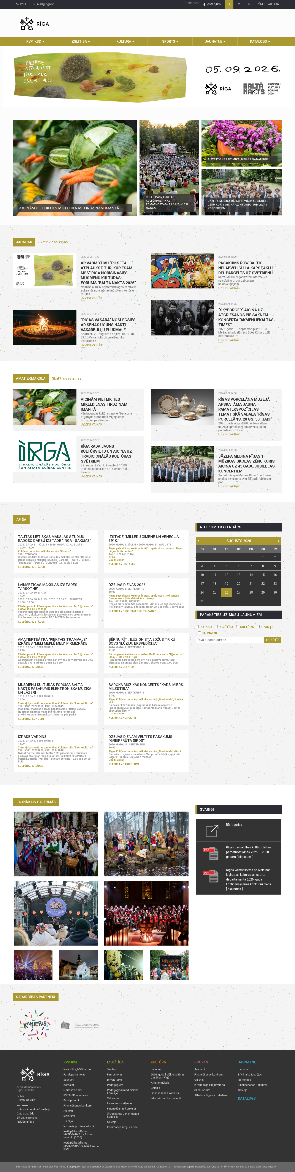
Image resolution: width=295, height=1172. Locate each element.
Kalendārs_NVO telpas (77, 1069)
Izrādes (37, 667)
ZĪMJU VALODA (268, 4)
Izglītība (79, 41)
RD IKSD (205, 627)
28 (251, 592)
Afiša (112, 556)
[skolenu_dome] (80, 1025)
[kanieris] (35, 1025)
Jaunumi (24, 242)
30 (275, 592)
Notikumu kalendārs (220, 527)
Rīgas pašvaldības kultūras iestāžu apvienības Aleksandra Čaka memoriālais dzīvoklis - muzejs (144, 597)
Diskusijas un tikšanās (139, 611)
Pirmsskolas (114, 1074)
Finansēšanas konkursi (77, 1105)
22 (263, 583)
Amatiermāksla (31, 378)
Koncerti (38, 718)
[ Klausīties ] (245, 857)
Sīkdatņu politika (27, 1117)
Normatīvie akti (72, 1090)
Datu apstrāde (25, 1113)
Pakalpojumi (71, 1100)
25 (214, 592)
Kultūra (123, 41)
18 (214, 583)
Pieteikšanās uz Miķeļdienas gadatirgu (238, 159)
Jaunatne (213, 41)
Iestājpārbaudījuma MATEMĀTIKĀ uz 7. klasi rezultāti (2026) (78, 1134)
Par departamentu (74, 1074)
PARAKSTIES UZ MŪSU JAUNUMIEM (231, 615)
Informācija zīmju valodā (78, 1126)
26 (226, 592)
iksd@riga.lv (45, 4)
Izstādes (38, 567)
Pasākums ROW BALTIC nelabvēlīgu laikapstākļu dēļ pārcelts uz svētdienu (245, 268)
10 (202, 575)
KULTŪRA (246, 627)
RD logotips (234, 824)
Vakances (113, 1098)
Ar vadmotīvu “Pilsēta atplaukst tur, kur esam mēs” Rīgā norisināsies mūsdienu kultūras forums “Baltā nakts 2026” (108, 273)
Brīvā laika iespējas (250, 1074)
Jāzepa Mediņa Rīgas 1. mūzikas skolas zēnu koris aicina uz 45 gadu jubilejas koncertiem (238, 204)
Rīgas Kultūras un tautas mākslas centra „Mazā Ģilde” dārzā (145, 751)
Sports (168, 41)
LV (238, 4)
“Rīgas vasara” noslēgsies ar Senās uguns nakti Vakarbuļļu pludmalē (108, 325)
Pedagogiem (115, 1084)
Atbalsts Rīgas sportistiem (211, 1095)
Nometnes (244, 1079)
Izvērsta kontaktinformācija (34, 1109)
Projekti (68, 1110)
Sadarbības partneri (35, 997)
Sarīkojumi (131, 764)
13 (238, 575)
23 (275, 583)
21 (251, 583)
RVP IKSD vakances (75, 1095)
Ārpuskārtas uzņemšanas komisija (123, 1115)
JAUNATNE (209, 633)
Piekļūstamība (25, 1121)
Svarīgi (207, 809)
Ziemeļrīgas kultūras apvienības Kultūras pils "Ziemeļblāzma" (55, 703)
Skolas (111, 1069)
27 (238, 592)
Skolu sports (202, 1090)
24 (202, 592)
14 (251, 575)
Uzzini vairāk (91, 298)
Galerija (68, 1121)
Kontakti (68, 1084)
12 (226, 575)
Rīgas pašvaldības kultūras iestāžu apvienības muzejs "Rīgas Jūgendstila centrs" (145, 550)
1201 (22, 4)
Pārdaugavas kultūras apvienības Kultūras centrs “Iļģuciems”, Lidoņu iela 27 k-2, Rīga (56, 608)
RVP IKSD (33, 41)
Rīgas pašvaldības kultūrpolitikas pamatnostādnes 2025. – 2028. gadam (248, 852)
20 (238, 583)
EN (249, 4)
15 (263, 575)
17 (202, 583)
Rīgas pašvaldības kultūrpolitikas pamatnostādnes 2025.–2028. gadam (168, 203)
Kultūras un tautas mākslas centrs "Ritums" (44, 551)
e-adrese (22, 1105)
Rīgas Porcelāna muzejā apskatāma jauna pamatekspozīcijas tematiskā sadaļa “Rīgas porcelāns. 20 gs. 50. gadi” (245, 409)
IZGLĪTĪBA (225, 627)
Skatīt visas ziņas (53, 242)
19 (226, 583)
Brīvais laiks (114, 1079)
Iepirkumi (69, 1115)
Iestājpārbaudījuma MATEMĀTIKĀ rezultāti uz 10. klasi (81, 1145)
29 (263, 592)
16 (275, 575)
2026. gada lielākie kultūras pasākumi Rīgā (167, 1076)
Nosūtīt (272, 640)
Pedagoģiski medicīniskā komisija (122, 1092)
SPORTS (267, 627)
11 (214, 575)
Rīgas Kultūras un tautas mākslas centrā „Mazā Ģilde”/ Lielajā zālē (146, 701)
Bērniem (128, 667)
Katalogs (258, 41)
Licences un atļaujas (119, 1103)
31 (202, 601)
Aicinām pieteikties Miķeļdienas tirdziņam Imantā (69, 208)
